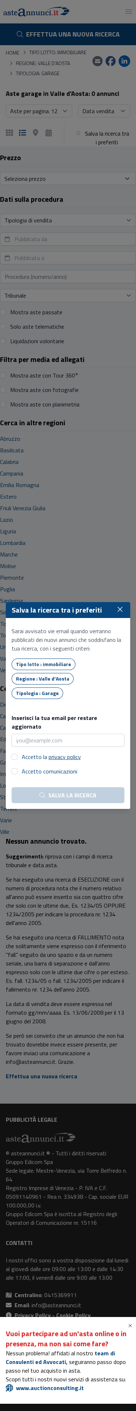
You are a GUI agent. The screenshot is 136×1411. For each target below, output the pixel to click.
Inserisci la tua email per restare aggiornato (54, 722)
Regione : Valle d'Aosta (42, 678)
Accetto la (51, 757)
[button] (131, 1326)
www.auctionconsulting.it (50, 1388)
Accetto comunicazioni (49, 771)
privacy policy (65, 757)
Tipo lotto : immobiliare (43, 664)
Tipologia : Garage (37, 693)
